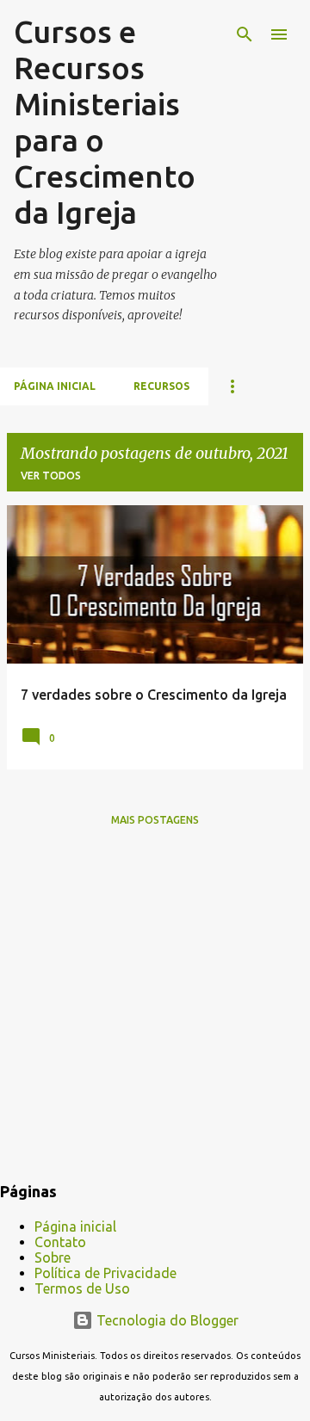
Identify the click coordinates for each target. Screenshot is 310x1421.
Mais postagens (155, 819)
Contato (60, 1242)
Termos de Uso (82, 1288)
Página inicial (55, 386)
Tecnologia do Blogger (166, 1320)
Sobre (52, 1257)
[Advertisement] (155, 1009)
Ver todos (51, 475)
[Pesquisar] (244, 34)
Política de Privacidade (105, 1273)
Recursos (161, 386)
